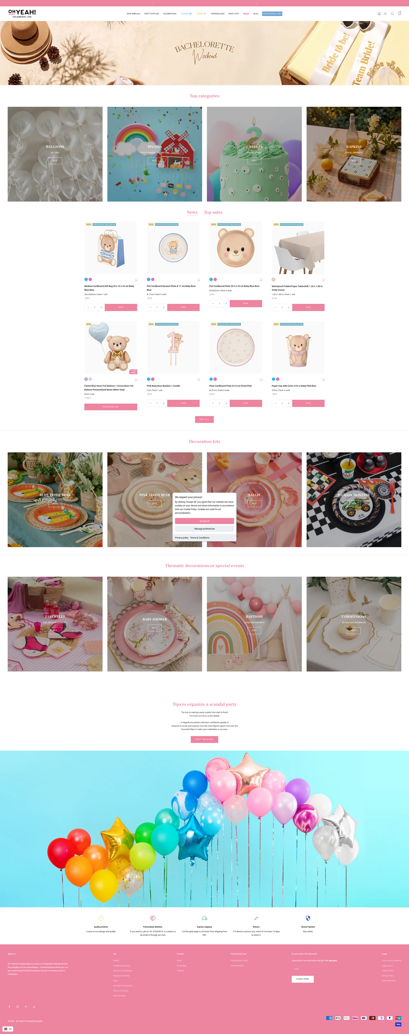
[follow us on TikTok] (34, 1006)
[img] (204, 53)
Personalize (120, 407)
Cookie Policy (388, 970)
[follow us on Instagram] (17, 1006)
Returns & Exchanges (122, 970)
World (201, 14)
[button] (136, 280)
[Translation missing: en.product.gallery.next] (134, 248)
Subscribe (302, 979)
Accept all (204, 521)
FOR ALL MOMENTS (353, 153)
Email (179, 960)
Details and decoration (354, 622)
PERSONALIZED (217, 14)
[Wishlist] (379, 13)
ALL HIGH (55, 153)
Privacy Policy (388, 976)
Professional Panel (239, 960)
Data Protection (389, 980)
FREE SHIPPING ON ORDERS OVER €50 (204, 3)
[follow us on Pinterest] (25, 1006)
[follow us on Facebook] (9, 1006)
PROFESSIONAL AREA (272, 14)
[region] (204, 53)
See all (204, 419)
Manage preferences (204, 528)
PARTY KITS (233, 14)
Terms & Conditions (199, 537)
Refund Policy (119, 996)
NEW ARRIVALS (133, 14)
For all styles (254, 153)
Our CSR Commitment (123, 985)
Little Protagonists (254, 622)
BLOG (256, 14)
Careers (180, 970)
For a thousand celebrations (155, 153)
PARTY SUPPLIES (151, 14)
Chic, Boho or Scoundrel (55, 622)
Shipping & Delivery (121, 965)
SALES (246, 14)
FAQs (115, 980)
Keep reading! (204, 739)
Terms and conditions (391, 960)
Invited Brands (237, 965)
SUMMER (186, 14)
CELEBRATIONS (169, 14)
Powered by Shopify (33, 1021)
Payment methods (121, 976)
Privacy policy (182, 537)
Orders (116, 960)
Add (128, 308)
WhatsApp (181, 965)
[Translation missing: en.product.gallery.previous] (87, 248)
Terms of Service (120, 991)
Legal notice (387, 965)
